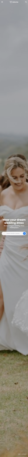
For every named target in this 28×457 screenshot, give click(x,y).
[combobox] (14, 233)
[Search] (25, 2)
